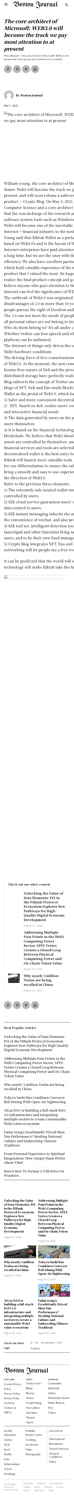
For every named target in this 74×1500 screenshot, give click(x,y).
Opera (29, 1422)
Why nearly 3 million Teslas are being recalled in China (41, 980)
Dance (30, 1397)
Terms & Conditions (55, 1455)
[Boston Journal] (10, 95)
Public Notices (56, 1402)
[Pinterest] (26, 69)
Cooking (30, 1439)
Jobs (6, 1459)
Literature (31, 1412)
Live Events (31, 1444)
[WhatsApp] (35, 69)
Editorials (53, 1388)
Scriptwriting (33, 1402)
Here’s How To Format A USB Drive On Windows (34, 1173)
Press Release (11, 55)
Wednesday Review (59, 1397)
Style (7, 1444)
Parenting (9, 1473)
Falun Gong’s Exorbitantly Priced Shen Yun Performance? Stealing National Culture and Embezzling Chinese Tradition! (53, 1314)
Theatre (30, 1417)
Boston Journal (32, 95)
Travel (7, 1469)
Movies (30, 1393)
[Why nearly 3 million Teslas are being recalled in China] (14, 978)
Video (28, 1449)
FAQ (50, 1407)
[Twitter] (17, 69)
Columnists (54, 1383)
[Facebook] (8, 69)
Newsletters (56, 1443)
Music (29, 1388)
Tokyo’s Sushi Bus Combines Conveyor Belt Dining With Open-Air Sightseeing (54, 1268)
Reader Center (33, 1434)
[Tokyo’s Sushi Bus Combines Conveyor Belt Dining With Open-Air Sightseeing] (54, 1251)
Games (8, 1439)
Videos (52, 1412)
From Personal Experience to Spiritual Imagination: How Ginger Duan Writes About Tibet (34, 1158)
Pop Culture (33, 1407)
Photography (33, 1454)
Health (8, 1454)
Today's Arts (33, 1383)
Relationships (12, 1464)
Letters (52, 1393)
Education (10, 1434)
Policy (52, 1461)
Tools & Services (58, 1448)
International (57, 1438)
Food (7, 1449)
